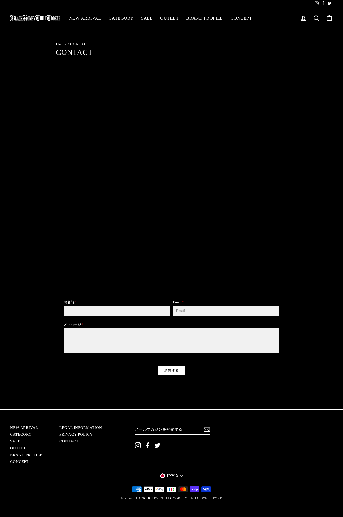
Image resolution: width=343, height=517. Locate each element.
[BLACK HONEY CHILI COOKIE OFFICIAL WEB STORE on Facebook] (148, 445)
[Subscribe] (207, 430)
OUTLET (169, 18)
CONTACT (68, 441)
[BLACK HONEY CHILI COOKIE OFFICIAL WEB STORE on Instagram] (138, 445)
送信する (171, 370)
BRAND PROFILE (204, 18)
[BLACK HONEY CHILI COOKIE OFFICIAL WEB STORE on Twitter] (157, 445)
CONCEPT (241, 18)
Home (61, 44)
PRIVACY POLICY (76, 434)
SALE (147, 18)
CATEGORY (121, 18)
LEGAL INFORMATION (80, 427)
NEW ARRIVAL (85, 18)
